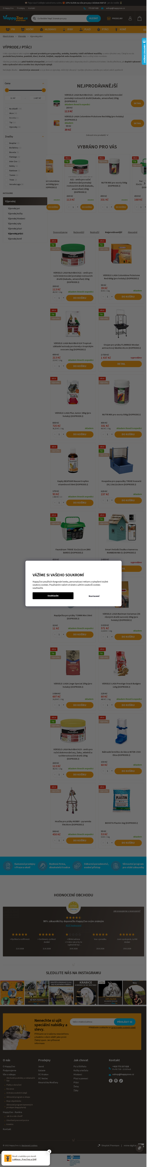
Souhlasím (53, 595)
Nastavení (94, 596)
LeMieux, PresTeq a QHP (24, 1159)
